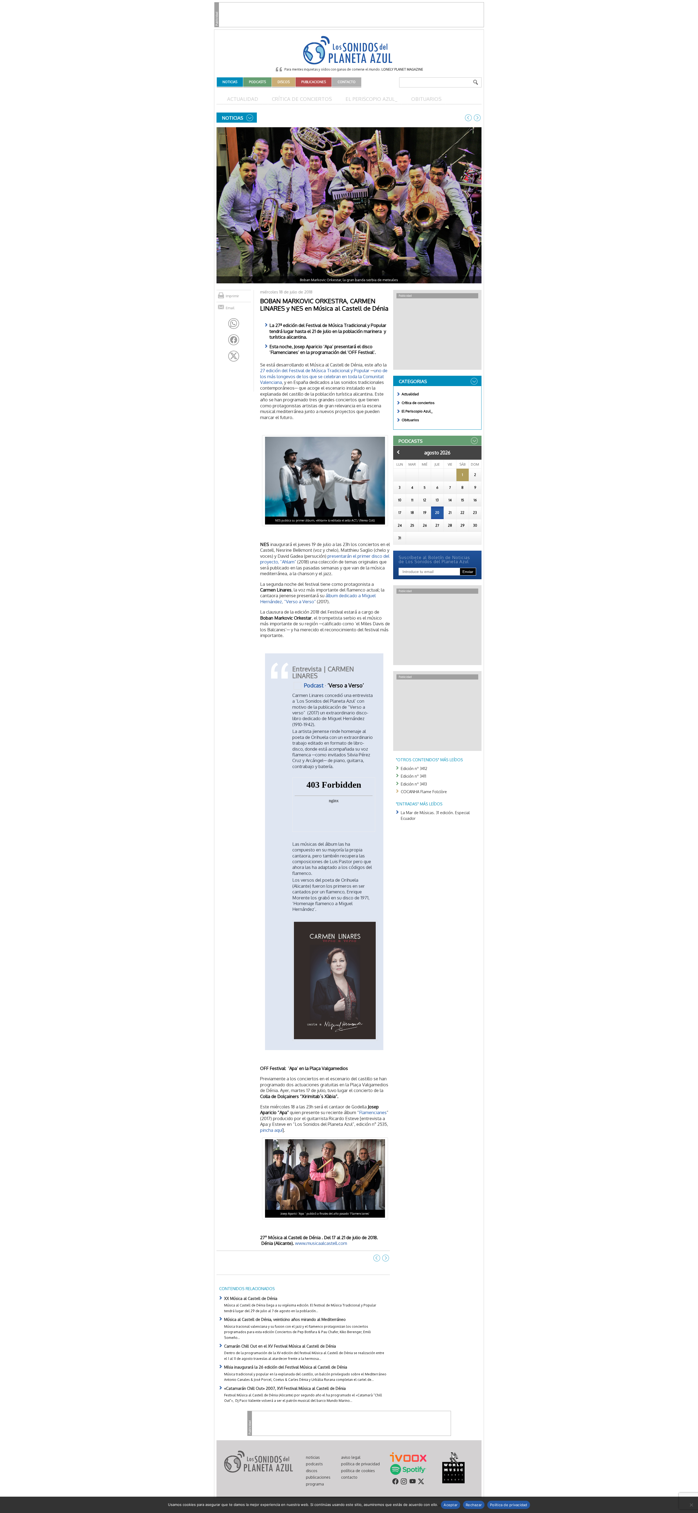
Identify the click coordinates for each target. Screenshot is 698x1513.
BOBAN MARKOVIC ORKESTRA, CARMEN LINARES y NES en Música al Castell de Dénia (324, 304)
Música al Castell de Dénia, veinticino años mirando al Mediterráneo (285, 1319)
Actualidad (242, 99)
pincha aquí (271, 1130)
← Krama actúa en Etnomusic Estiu (468, 118)
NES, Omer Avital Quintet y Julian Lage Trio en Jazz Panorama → (477, 118)
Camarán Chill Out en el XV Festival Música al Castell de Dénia (280, 1346)
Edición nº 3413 (414, 783)
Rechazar (474, 1505)
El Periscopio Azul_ (371, 99)
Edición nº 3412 (414, 768)
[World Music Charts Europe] (453, 1467)
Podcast (314, 685)
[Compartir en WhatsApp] (233, 323)
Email (230, 308)
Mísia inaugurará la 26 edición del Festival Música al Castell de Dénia (285, 1367)
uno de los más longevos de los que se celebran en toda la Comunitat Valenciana (323, 376)
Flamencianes (373, 1112)
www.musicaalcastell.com (321, 1243)
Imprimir (232, 296)
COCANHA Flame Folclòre (424, 791)
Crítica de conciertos (302, 99)
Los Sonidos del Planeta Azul (349, 50)
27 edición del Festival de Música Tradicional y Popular (314, 370)
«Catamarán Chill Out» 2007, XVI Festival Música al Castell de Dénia (285, 1388)
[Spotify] (408, 1469)
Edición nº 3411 (413, 776)
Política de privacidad (508, 1505)
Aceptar (451, 1505)
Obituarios (426, 99)
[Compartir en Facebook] (233, 339)
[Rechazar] (691, 1505)
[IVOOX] (408, 1456)
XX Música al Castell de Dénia (250, 1298)
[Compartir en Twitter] (233, 356)
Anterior (398, 452)
